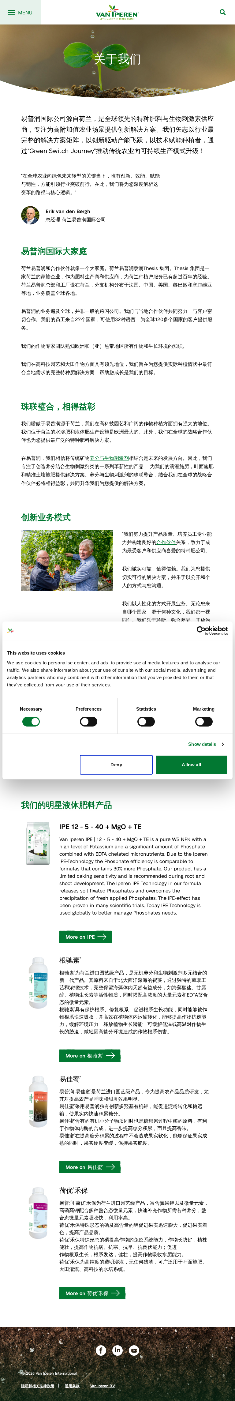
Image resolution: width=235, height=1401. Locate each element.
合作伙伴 (166, 542)
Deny (116, 764)
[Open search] (223, 12)
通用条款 (72, 1386)
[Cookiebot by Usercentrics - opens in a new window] (201, 630)
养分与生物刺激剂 (109, 458)
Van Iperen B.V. (102, 1386)
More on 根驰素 (84, 1055)
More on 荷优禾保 (86, 1293)
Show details (202, 744)
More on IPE (80, 937)
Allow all (191, 764)
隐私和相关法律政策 (37, 1386)
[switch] (88, 722)
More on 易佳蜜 (84, 1167)
